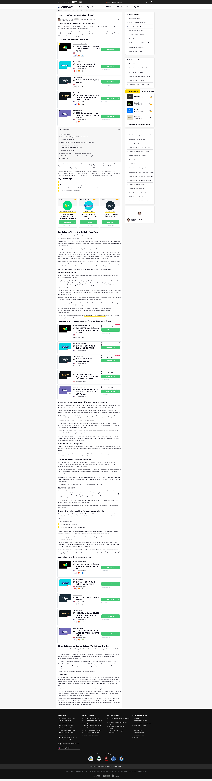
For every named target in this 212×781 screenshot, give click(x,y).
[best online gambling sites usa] (67, 7)
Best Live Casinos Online (65, 735)
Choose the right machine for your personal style (76, 153)
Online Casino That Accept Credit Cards (141, 172)
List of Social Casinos (125, 6)
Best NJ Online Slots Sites (66, 725)
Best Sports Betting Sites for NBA (93, 723)
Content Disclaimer (139, 732)
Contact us (136, 728)
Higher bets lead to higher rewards (71, 147)
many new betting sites (72, 514)
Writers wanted (138, 730)
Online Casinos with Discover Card (139, 201)
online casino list (74, 171)
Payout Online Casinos (136, 30)
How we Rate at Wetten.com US (142, 723)
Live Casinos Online (135, 26)
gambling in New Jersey (85, 446)
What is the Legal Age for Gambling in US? (119, 719)
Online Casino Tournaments (137, 39)
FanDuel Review (138, 111)
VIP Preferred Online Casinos (138, 197)
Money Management (67, 139)
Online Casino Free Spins (136, 80)
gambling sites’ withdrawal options (95, 315)
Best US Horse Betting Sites (91, 732)
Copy (118, 357)
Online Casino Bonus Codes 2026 (139, 68)
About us (136, 718)
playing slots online (95, 164)
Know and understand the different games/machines (77, 142)
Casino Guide (74, 10)
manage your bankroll (64, 666)
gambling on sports (72, 654)
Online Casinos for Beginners (67, 718)
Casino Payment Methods (137, 139)
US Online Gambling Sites (64, 10)
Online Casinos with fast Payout (67, 740)
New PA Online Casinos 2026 (67, 732)
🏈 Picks (108, 2)
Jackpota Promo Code (79, 372)
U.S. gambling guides (75, 649)
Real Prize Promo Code (79, 387)
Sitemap (136, 737)
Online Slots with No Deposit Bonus (140, 84)
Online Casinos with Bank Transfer (139, 151)
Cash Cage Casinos (134, 143)
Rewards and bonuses (67, 150)
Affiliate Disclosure (139, 735)
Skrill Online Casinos (135, 164)
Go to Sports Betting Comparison (140, 124)
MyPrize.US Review (78, 61)
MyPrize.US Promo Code (79, 343)
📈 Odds (114, 2)
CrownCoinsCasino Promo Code (81, 325)
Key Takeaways (65, 134)
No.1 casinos (81, 491)
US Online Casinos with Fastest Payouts (141, 43)
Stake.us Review (77, 77)
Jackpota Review (77, 92)
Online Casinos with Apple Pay (138, 168)
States (82, 6)
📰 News (119, 2)
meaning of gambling (84, 249)
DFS (138, 6)
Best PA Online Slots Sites (66, 728)
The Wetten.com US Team (141, 720)
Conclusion (64, 158)
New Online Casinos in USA (137, 22)
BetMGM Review (138, 97)
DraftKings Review (139, 104)
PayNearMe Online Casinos (137, 155)
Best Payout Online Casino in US (68, 737)
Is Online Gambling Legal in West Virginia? (118, 723)
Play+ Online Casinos (135, 160)
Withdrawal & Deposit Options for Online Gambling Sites (141, 135)
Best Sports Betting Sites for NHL (93, 725)
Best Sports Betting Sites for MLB (93, 720)
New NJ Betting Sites (89, 728)
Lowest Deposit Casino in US (137, 34)
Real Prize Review (78, 110)
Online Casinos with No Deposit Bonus (140, 76)
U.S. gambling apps (79, 552)
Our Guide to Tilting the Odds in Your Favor (74, 137)
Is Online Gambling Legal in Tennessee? (116, 731)
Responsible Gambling (140, 725)
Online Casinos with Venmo (137, 184)
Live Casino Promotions (136, 72)
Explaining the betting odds (66, 238)
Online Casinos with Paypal (137, 193)
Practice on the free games (69, 145)
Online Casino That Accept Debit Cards (141, 176)
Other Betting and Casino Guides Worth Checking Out (77, 156)
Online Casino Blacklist (136, 47)
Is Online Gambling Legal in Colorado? (116, 727)
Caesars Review (138, 118)
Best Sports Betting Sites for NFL (92, 718)
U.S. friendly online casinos (69, 477)
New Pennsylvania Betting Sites (92, 730)
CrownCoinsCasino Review (80, 44)
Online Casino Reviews (136, 51)
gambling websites (82, 671)
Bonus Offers (133, 64)
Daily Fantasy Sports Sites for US (92, 735)
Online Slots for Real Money (66, 723)
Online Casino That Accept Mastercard (140, 180)
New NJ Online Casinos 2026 (67, 730)
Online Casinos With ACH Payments (140, 147)
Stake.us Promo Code (78, 356)
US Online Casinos (134, 18)
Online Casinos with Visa (136, 188)
